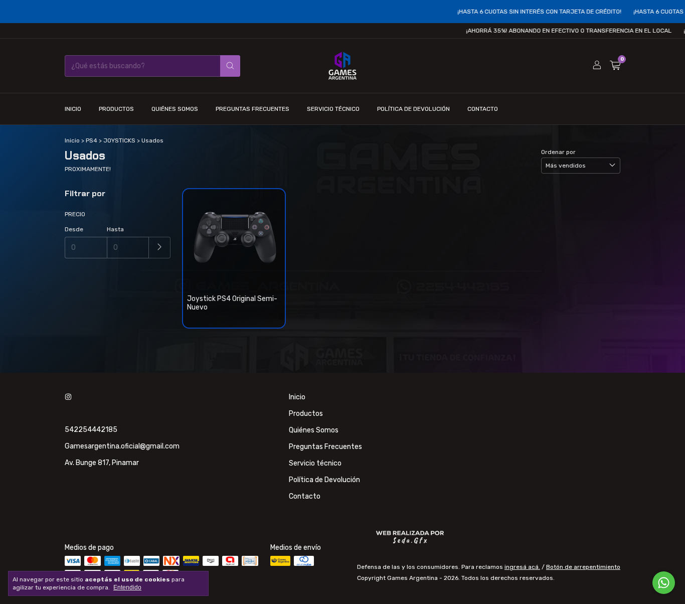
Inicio (73, 108)
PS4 (91, 140)
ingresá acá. (522, 566)
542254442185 (91, 429)
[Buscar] (230, 66)
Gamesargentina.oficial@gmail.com (122, 446)
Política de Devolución (413, 108)
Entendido (127, 587)
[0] (615, 66)
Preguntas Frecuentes (252, 108)
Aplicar (159, 247)
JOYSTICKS (119, 140)
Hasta (115, 229)
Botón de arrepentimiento (583, 566)
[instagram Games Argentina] (68, 397)
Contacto (482, 108)
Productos (116, 108)
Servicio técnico (333, 108)
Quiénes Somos (174, 108)
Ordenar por (558, 152)
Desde (74, 229)
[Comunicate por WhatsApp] (663, 582)
